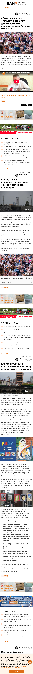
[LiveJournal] (31, 105)
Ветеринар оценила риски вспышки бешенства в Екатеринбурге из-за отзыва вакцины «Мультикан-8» (17, 151)
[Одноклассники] (24, 105)
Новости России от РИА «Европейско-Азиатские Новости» (12, 4)
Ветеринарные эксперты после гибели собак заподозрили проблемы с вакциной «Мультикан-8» (17, 337)
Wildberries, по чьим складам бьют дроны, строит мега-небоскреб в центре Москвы (17, 156)
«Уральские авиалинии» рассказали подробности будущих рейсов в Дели (16, 615)
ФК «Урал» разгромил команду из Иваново (15, 631)
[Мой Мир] (29, 105)
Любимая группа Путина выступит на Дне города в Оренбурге (17, 620)
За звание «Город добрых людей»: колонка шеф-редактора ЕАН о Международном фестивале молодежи (17, 331)
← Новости (5, 7)
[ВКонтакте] (22, 105)
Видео (3, 101)
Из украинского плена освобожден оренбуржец (15, 143)
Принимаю (16, 671)
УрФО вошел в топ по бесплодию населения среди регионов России (15, 635)
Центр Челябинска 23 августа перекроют (17, 146)
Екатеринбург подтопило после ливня (16, 348)
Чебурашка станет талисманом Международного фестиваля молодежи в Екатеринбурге (17, 162)
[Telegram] (26, 105)
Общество (4, 287)
